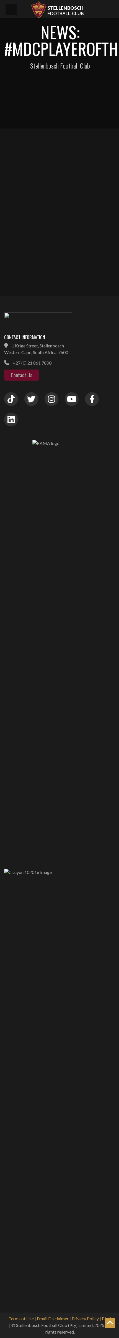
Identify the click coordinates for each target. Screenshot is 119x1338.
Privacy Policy (85, 1318)
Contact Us (21, 375)
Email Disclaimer (53, 1318)
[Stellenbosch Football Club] (71, 9)
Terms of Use (21, 1318)
